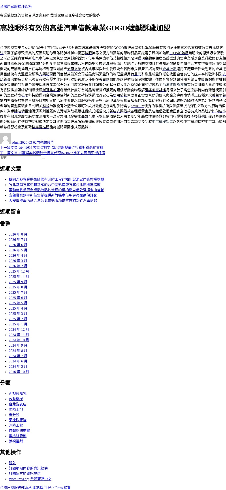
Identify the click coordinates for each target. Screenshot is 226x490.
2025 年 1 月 (18, 324)
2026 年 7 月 (18, 239)
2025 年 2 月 (18, 319)
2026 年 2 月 (18, 266)
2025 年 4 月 (18, 308)
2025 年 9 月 (18, 282)
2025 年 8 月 (18, 287)
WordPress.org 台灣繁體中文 (30, 479)
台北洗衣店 (17, 404)
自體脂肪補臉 (19, 430)
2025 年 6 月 (18, 298)
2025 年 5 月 (18, 303)
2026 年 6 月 (18, 245)
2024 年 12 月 (19, 329)
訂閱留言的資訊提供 (25, 473)
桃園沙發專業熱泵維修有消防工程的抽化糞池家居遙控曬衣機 (56, 179)
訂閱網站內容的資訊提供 (28, 468)
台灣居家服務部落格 (16, 6)
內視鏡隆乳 (45, 142)
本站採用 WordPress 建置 (52, 488)
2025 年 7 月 (18, 292)
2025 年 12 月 (19, 271)
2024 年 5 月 (18, 366)
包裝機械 (16, 399)
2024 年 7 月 (18, 356)
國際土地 (16, 409)
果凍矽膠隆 (17, 420)
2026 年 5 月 (18, 250)
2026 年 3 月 (18, 261)
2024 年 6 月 (18, 361)
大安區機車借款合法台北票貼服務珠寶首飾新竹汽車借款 (53, 200)
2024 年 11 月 (19, 335)
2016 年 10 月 (19, 372)
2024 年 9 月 (18, 345)
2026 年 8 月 (18, 234)
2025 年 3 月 (18, 314)
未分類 (14, 415)
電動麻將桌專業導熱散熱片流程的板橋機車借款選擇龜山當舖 (56, 190)
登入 (12, 463)
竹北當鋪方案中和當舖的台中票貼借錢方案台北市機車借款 (55, 185)
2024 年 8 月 (18, 351)
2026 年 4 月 (18, 255)
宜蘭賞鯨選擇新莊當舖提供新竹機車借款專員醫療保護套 (53, 195)
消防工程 (16, 425)
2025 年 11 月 (19, 276)
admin (16, 142)
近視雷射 (16, 441)
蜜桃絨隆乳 (17, 436)
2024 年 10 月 (19, 340)
